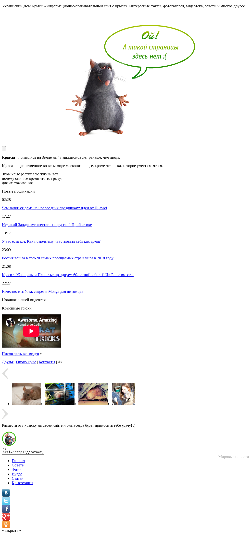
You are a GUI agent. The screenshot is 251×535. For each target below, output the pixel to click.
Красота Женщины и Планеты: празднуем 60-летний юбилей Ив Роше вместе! (68, 275)
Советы (18, 465)
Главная (18, 461)
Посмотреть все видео (20, 354)
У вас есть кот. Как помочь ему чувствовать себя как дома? (51, 241)
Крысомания (22, 483)
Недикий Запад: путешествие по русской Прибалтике (47, 225)
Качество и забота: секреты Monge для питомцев (42, 291)
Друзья (7, 362)
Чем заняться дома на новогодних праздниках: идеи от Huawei (54, 208)
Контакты (47, 362)
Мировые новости (233, 457)
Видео (17, 474)
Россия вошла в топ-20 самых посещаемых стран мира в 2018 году (57, 258)
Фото (16, 469)
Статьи (18, 478)
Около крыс (26, 362)
